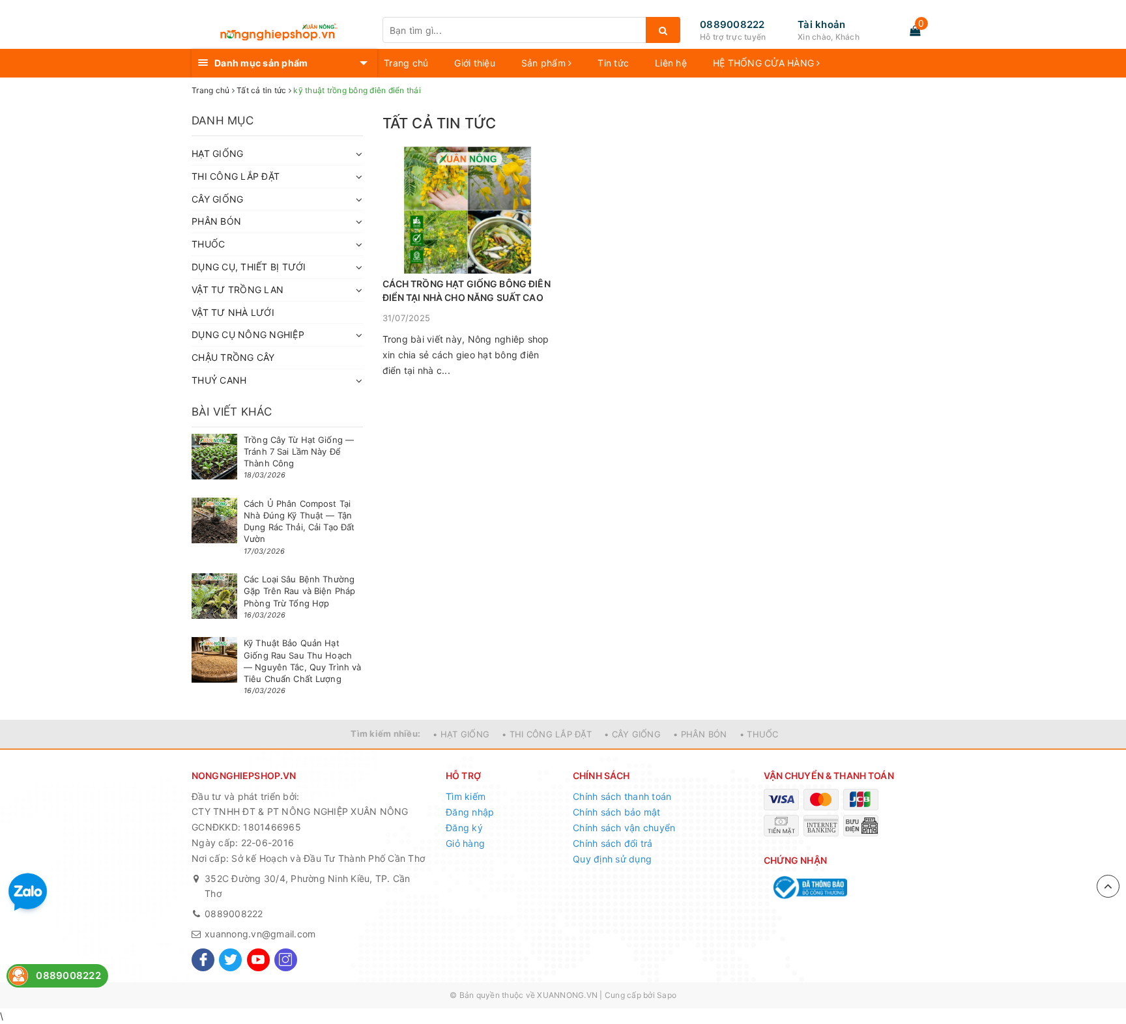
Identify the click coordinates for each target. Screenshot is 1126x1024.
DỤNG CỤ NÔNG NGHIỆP (248, 334)
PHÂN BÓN (216, 221)
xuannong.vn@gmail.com (260, 933)
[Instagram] (285, 959)
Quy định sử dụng (612, 858)
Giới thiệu (474, 62)
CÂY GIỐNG (217, 199)
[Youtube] (258, 959)
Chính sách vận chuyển (624, 827)
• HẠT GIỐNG (461, 734)
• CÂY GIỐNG (632, 734)
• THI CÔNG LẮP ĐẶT (547, 734)
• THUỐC (759, 734)
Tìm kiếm (465, 796)
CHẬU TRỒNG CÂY (233, 357)
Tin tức (613, 62)
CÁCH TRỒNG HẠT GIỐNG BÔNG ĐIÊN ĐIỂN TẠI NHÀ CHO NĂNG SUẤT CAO (467, 290)
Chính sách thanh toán (622, 796)
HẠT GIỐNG (217, 153)
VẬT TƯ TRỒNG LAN (237, 289)
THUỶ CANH (219, 380)
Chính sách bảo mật (617, 812)
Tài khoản (821, 24)
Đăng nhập (470, 812)
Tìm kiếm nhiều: (385, 733)
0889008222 (732, 24)
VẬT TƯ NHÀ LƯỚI (233, 312)
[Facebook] (203, 959)
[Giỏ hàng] (915, 30)
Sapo (666, 995)
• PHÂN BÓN (700, 734)
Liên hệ (671, 62)
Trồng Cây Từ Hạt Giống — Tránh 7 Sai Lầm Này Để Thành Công (299, 451)
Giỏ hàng (465, 843)
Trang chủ (406, 62)
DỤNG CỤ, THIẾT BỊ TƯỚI (249, 266)
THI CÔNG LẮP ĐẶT (236, 176)
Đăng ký (464, 827)
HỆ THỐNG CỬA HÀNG (765, 62)
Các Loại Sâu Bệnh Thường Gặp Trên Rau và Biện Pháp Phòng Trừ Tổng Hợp (299, 591)
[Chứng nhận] (809, 887)
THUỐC (208, 243)
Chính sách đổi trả (613, 843)
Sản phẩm (544, 62)
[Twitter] (230, 959)
